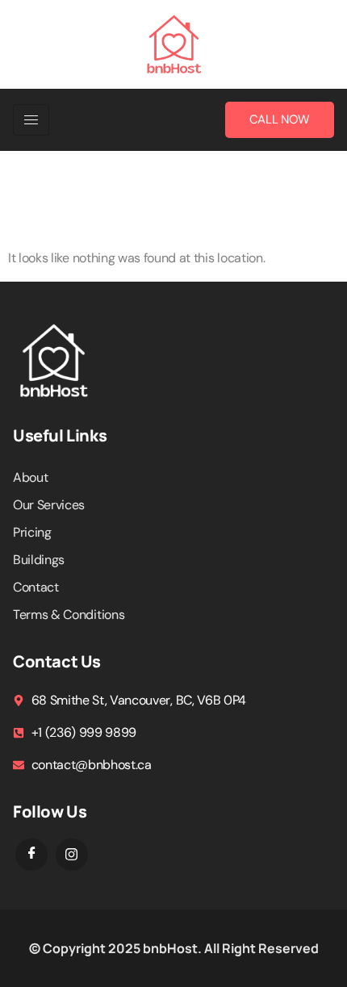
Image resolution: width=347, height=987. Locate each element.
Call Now (279, 119)
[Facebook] (31, 855)
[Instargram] (72, 855)
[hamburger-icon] (31, 120)
